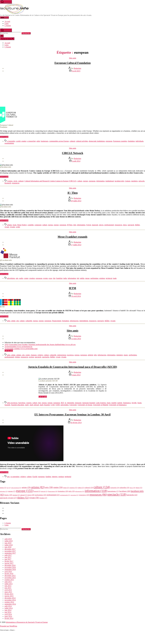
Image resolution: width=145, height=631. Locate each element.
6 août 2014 (76, 161)
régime (17, 357)
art (9, 487)
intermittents (83, 321)
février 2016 (9, 573)
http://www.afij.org (69, 345)
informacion (74, 321)
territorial (68, 477)
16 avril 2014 (76, 296)
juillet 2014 (9, 608)
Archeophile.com (11, 349)
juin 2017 (8, 557)
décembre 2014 (10, 598)
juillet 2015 (9, 584)
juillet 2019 (9, 541)
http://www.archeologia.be (22, 347)
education (4, 491)
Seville (134, 403)
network (141, 181)
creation (32, 278)
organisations (9, 143)
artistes (9, 225)
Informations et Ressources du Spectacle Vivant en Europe (27, 622)
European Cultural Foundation (72, 62)
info (74, 225)
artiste (13, 321)
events (45, 278)
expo (50, 278)
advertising (11, 278)
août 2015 (8, 582)
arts (17, 278)
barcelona (21, 403)
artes (8, 321)
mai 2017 (8, 559)
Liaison (127, 181)
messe (87, 278)
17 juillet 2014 (76, 245)
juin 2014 (8, 610)
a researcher (31, 141)
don (39, 403)
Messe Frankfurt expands (72, 236)
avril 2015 (8, 590)
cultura (81, 487)
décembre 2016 (10, 565)
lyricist (88, 225)
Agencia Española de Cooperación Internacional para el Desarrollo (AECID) (72, 366)
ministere (119, 355)
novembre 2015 (10, 578)
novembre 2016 (10, 567)
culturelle (28, 321)
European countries (120, 141)
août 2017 (8, 555)
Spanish (7, 405)
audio (21, 278)
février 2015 (9, 594)
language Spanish (88, 403)
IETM (72, 288)
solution (102, 278)
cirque (66, 487)
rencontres (75, 495)
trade (115, 278)
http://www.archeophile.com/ (27, 349)
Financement (56, 321)
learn (108, 403)
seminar (61, 477)
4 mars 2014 (76, 375)
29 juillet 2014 (76, 201)
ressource (84, 495)
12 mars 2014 (76, 339)
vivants (12, 227)
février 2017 (9, 561)
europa (50, 225)
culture (79, 181)
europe (85, 181)
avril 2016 (8, 571)
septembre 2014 (10, 604)
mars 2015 (8, 592)
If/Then (69, 225)
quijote (119, 403)
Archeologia (9, 347)
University (73, 405)
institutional (109, 181)
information (100, 181)
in (65, 403)
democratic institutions (97, 141)
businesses (44, 141)
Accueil (7, 21)
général (90, 355)
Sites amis (72, 58)
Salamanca (127, 403)
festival (37, 491)
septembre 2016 (10, 569)
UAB (53, 405)
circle (15, 181)
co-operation (14, 477)
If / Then (73, 192)
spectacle (131, 225)
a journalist (11, 141)
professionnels (65, 495)
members (134, 181)
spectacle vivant (8, 498)
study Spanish (45, 405)
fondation (131, 141)
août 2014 (8, 606)
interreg (54, 477)
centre (27, 355)
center (26, 278)
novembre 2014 (10, 600)
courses (28, 403)
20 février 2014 (76, 423)
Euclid (35, 477)
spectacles (45, 357)
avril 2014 (8, 614)
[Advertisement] (72, 90)
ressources (15, 183)
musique (16, 495)
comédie (31, 225)
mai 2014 (8, 612)
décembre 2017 (10, 549)
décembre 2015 (10, 576)
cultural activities (82, 141)
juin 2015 (8, 586)
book (14, 225)
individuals (139, 141)
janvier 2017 (9, 563)
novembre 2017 (10, 551)
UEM (58, 405)
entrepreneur (61, 355)
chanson (34, 355)
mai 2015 (8, 588)
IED (62, 403)
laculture (124, 491)
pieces (101, 225)
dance (132, 487)
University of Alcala (85, 405)
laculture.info (119, 181)
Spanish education (17, 405)
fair (54, 278)
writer (18, 227)
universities (64, 405)
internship (70, 403)
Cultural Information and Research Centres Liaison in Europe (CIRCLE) (50, 181)
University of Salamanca (118, 405)
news (30, 495)
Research (8, 183)
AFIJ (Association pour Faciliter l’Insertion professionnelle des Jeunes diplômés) (33, 345)
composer (38, 225)
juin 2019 (8, 543)
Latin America (101, 403)
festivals (44, 491)
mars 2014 (8, 616)
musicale (95, 225)
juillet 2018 (9, 545)
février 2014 (9, 618)
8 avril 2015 (76, 71)
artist (38, 141)
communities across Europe (59, 141)
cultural (72, 141)
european (109, 141)
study (27, 405)
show (125, 225)
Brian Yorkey (22, 225)
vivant (7, 227)
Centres (9, 181)
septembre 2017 (10, 553)
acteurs (3, 487)
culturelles (124, 487)
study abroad (34, 405)
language (78, 403)
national (23, 495)
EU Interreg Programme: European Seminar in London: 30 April (72, 414)
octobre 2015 (9, 580)
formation (65, 321)
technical (109, 278)
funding (48, 477)
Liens (6, 23)
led (78, 278)
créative (40, 355)
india (65, 278)
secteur (31, 357)
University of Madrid (100, 405)
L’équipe (8, 25)
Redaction (77, 68)
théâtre (137, 225)
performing (94, 278)
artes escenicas (12, 403)
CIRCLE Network (72, 153)
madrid (113, 403)
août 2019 (8, 539)
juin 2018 (8, 547)
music (126, 355)
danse (139, 487)
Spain (139, 403)
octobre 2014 (9, 602)
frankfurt (59, 278)
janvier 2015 (9, 596)
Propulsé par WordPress (8, 626)
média (82, 278)
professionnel (109, 225)
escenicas (70, 355)
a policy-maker (21, 141)
